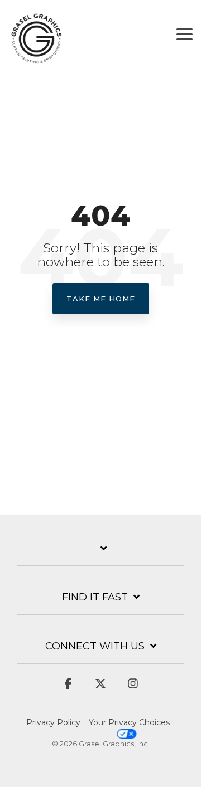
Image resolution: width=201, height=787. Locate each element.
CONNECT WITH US (95, 646)
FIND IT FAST (95, 597)
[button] (184, 33)
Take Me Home (100, 298)
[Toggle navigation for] (100, 554)
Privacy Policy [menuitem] (53, 722)
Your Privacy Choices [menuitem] (129, 722)
